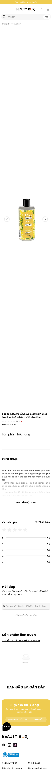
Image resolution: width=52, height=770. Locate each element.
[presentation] (26, 9)
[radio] (3, 421)
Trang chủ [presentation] (6, 24)
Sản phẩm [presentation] (16, 24)
